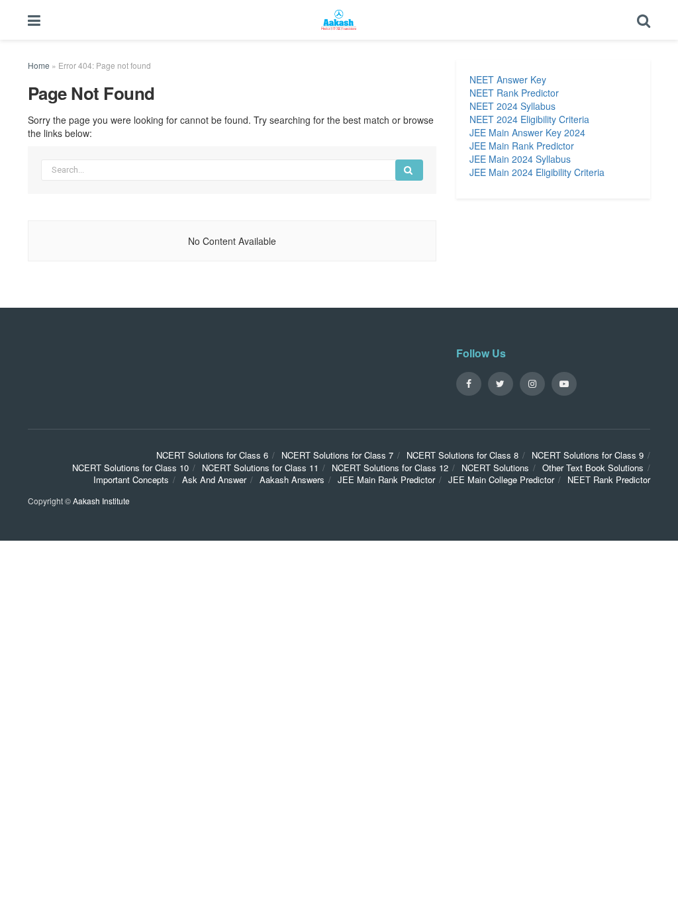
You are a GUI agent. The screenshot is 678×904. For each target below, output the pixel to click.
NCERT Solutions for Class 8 (462, 455)
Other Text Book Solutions (593, 467)
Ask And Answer (214, 479)
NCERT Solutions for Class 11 (260, 467)
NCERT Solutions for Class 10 (130, 467)
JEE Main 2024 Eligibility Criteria (537, 172)
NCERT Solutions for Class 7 (337, 455)
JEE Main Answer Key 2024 (527, 132)
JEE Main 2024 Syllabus (520, 158)
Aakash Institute (101, 500)
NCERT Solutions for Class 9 (588, 455)
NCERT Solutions (495, 467)
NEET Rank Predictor (514, 92)
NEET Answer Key (507, 79)
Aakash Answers (292, 479)
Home (39, 65)
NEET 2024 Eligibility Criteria (529, 119)
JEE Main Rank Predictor (521, 145)
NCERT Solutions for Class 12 (390, 467)
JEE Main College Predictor (501, 479)
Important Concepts (131, 479)
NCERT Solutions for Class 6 (212, 455)
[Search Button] (409, 170)
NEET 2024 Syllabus (512, 106)
